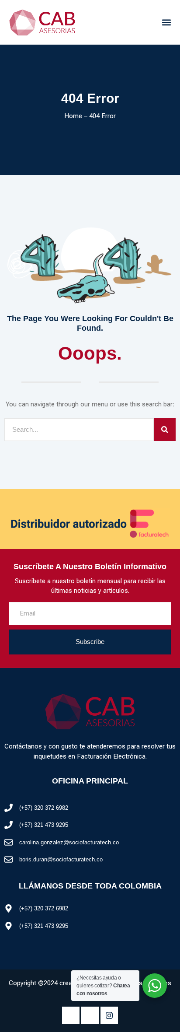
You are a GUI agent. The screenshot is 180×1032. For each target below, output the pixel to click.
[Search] (165, 429)
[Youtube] (90, 1015)
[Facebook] (71, 1015)
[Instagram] (109, 1015)
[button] (166, 22)
